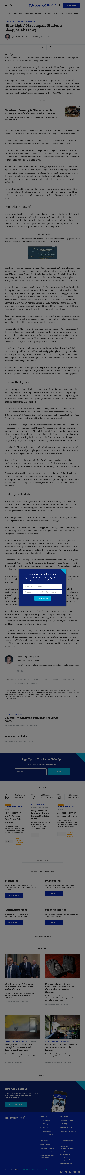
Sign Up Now (42, 598)
